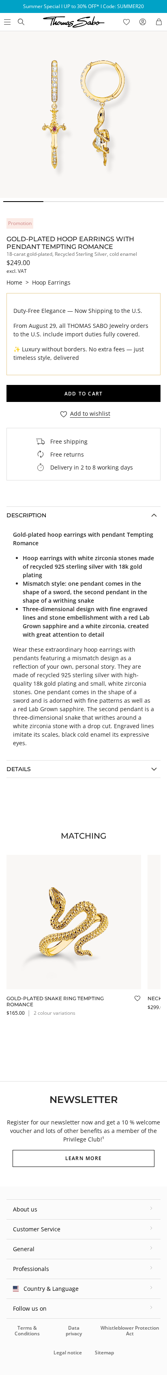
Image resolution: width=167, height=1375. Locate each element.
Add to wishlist (90, 413)
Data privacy (74, 1330)
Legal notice (68, 1352)
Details (18, 769)
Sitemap (104, 1352)
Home (14, 282)
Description (26, 515)
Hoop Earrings (51, 282)
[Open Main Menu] (6, 22)
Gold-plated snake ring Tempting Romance (55, 1001)
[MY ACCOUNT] (143, 22)
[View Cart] (159, 22)
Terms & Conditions (27, 1330)
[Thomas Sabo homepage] (21, 22)
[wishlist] (126, 22)
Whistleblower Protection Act (130, 1330)
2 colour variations (54, 1012)
